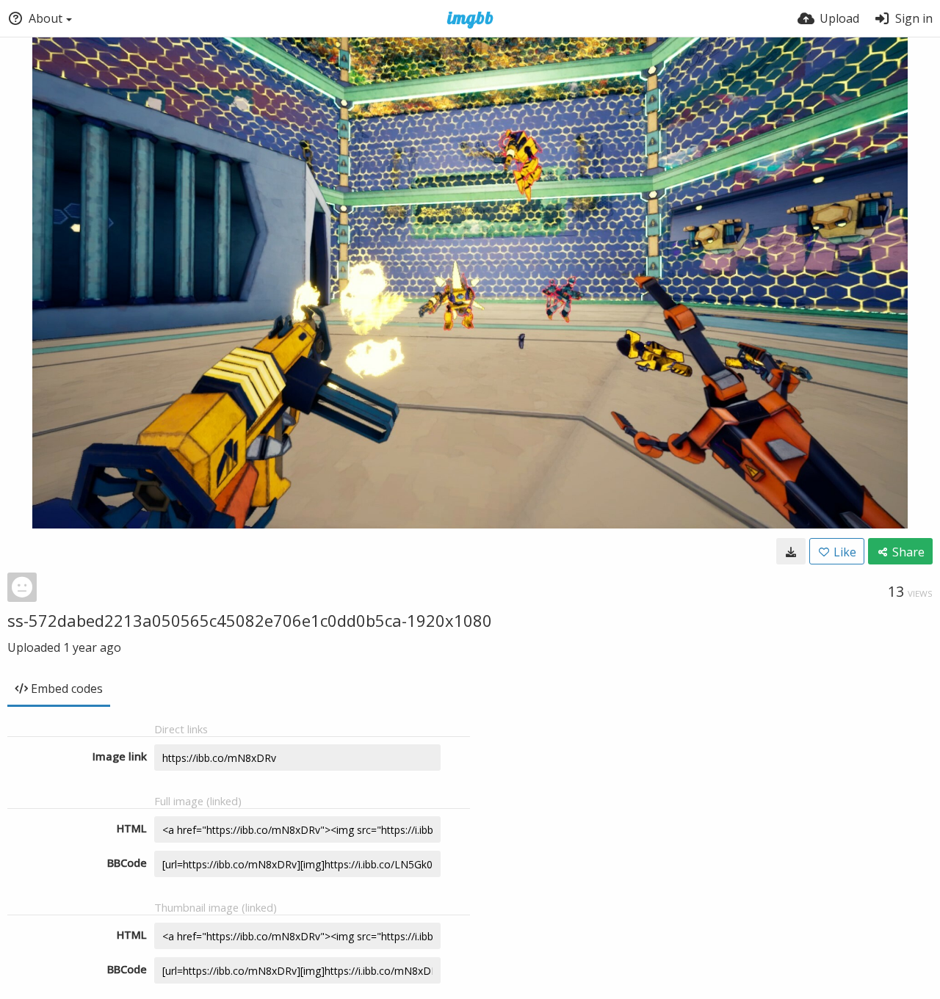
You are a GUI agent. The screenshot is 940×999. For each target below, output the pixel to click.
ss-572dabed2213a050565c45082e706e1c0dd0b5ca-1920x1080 (249, 620)
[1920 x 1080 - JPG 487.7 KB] (791, 551)
